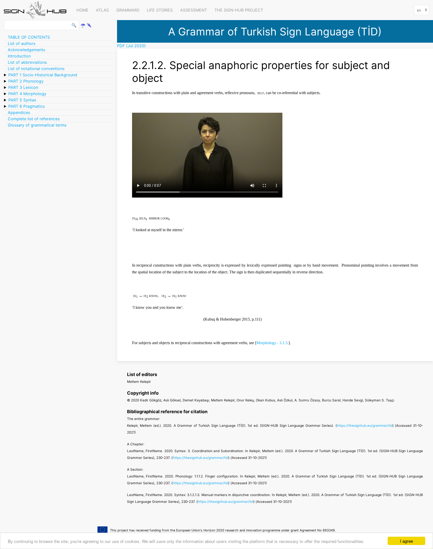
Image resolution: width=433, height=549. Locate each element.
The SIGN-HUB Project (238, 10)
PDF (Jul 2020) (131, 46)
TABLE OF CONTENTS (29, 37)
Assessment (193, 10)
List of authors (21, 43)
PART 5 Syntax (22, 100)
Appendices (19, 112)
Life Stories (160, 10)
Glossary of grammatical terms (37, 125)
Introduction (19, 56)
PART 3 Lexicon (23, 87)
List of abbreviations (27, 62)
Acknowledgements (26, 50)
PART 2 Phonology (26, 81)
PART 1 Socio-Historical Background (42, 75)
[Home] (36, 10)
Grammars (127, 10)
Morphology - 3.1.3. (272, 343)
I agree (406, 541)
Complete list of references (34, 119)
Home (82, 10)
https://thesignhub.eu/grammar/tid (364, 425)
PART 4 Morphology (27, 94)
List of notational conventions (36, 69)
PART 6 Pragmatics (26, 106)
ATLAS (102, 10)
